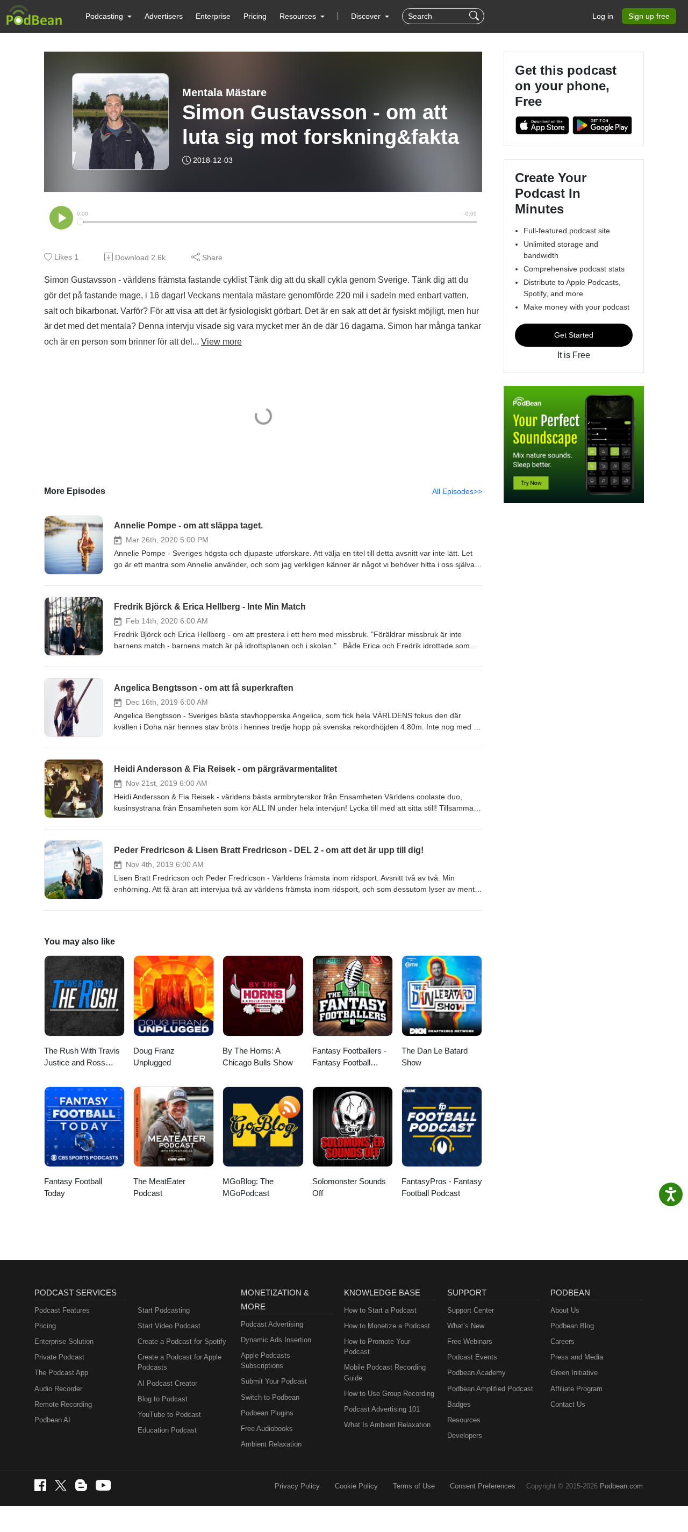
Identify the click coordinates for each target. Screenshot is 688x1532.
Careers (562, 1341)
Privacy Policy (297, 1486)
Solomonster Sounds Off (349, 1187)
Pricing (255, 16)
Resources (464, 1420)
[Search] (475, 16)
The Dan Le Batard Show (435, 1057)
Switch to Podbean (270, 1397)
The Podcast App (61, 1373)
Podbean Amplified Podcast (490, 1389)
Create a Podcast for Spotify (182, 1341)
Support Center (470, 1310)
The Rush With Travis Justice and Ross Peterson (82, 1057)
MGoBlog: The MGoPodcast (248, 1187)
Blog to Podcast (163, 1399)
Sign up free (649, 16)
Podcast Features (62, 1310)
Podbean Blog (572, 1326)
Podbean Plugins (267, 1413)
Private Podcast (59, 1357)
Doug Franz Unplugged (154, 1057)
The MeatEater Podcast (159, 1187)
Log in (602, 16)
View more (221, 341)
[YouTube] (103, 1485)
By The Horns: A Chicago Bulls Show (258, 1057)
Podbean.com (621, 1486)
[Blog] (81, 1485)
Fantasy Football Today (73, 1187)
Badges (459, 1404)
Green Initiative (574, 1373)
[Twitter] (61, 1485)
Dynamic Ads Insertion (276, 1340)
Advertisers (164, 16)
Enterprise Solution (64, 1341)
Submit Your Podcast (274, 1381)
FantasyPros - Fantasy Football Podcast (442, 1187)
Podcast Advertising (272, 1324)
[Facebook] (40, 1485)
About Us (564, 1310)
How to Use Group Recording (389, 1394)
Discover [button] (367, 16)
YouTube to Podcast (169, 1415)
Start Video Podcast (169, 1326)
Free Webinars (469, 1341)
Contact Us (567, 1404)
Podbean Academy (476, 1373)
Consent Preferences (482, 1486)
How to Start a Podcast (380, 1310)
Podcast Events (472, 1357)
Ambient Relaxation (271, 1444)
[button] (108, 16)
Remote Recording (63, 1404)
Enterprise (213, 16)
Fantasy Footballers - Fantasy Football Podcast (349, 1057)
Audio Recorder (58, 1389)
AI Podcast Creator (167, 1383)
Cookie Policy (356, 1486)
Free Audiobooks (267, 1428)
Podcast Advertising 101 (382, 1409)
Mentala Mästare (224, 92)
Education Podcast (167, 1430)
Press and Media (576, 1357)
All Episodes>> (457, 491)
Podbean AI (52, 1420)
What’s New (465, 1326)
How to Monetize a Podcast (387, 1326)
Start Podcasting (164, 1310)
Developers (464, 1435)
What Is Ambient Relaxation (387, 1425)
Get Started (573, 335)
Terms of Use (414, 1486)
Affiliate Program (576, 1389)
